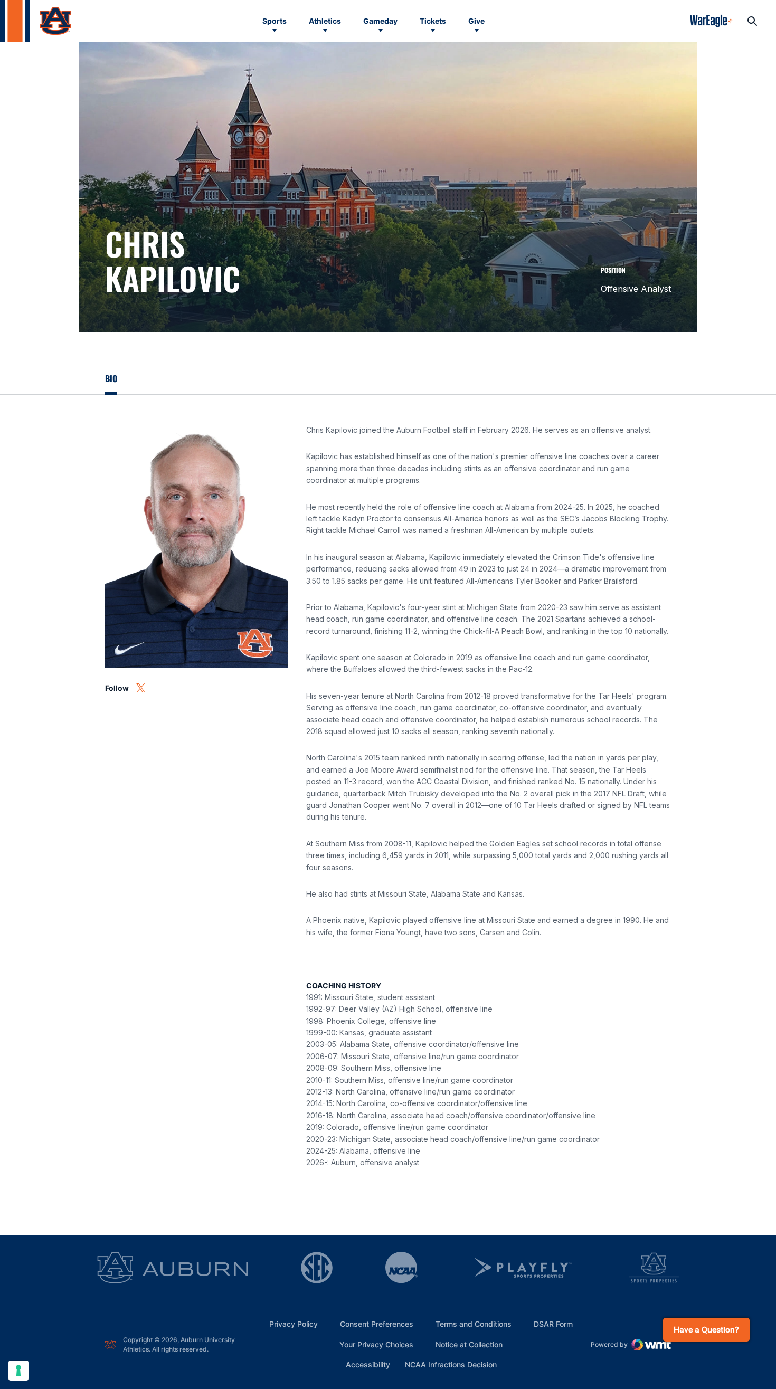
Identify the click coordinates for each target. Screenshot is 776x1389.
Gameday (380, 20)
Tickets (433, 20)
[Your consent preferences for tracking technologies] (18, 1371)
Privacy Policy (293, 1323)
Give (476, 20)
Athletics (325, 20)
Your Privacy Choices (376, 1344)
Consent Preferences (376, 1323)
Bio (111, 378)
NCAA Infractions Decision (451, 1364)
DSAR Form (553, 1323)
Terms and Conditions (474, 1323)
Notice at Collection (469, 1344)
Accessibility (368, 1364)
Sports (274, 20)
